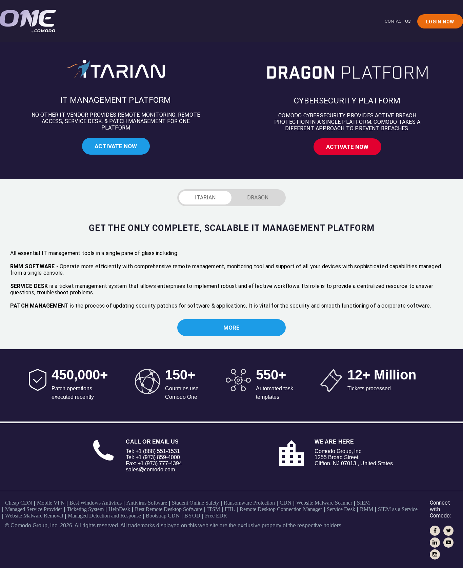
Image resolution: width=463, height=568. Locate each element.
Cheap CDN (18, 503)
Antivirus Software (146, 503)
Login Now (440, 21)
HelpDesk (119, 509)
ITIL (230, 509)
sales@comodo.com (150, 469)
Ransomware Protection (249, 503)
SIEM (363, 503)
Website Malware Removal (34, 515)
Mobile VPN (51, 503)
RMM (366, 509)
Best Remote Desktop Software (168, 509)
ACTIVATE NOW (116, 146)
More (231, 327)
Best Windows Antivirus (95, 503)
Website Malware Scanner (324, 503)
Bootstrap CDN (163, 515)
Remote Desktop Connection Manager (281, 509)
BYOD (192, 515)
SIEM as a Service (398, 509)
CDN (285, 503)
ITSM (213, 509)
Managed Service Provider (33, 509)
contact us (397, 21)
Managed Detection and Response (104, 515)
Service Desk (341, 509)
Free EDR (216, 515)
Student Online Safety (195, 503)
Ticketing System (85, 509)
